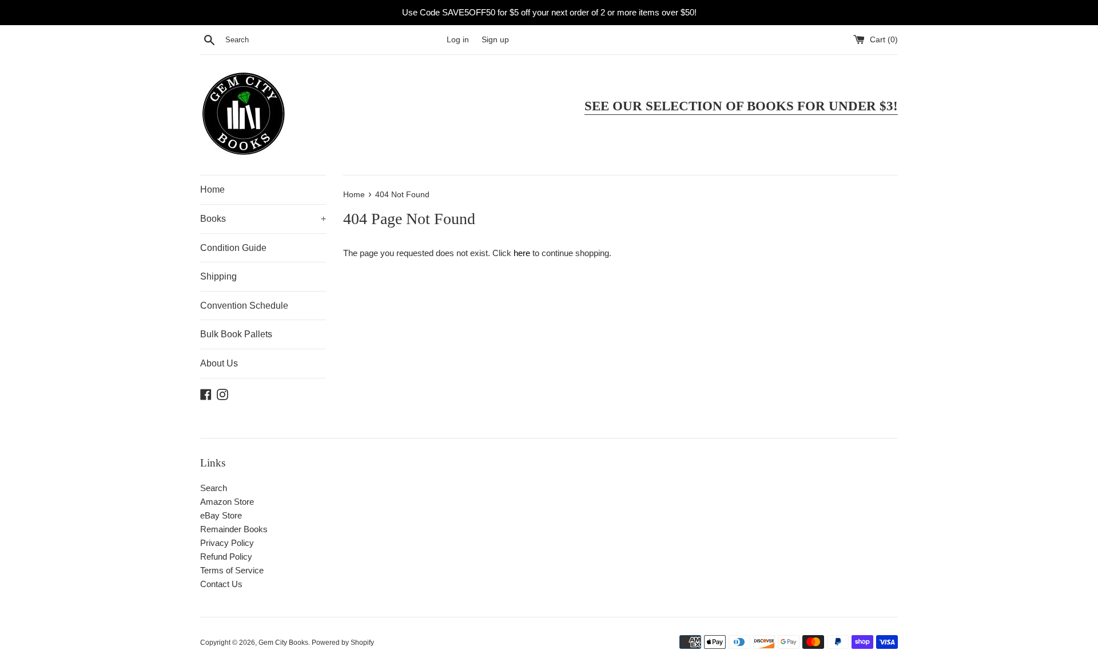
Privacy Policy (227, 543)
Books (263, 219)
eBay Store (221, 515)
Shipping (218, 276)
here (522, 253)
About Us (219, 363)
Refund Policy (226, 556)
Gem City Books (283, 643)
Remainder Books (234, 529)
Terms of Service (232, 570)
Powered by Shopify (343, 643)
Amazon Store (227, 502)
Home (212, 189)
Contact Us (221, 584)
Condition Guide (233, 248)
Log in (458, 39)
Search (213, 488)
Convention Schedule (244, 305)
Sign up (495, 39)
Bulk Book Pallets (236, 334)
